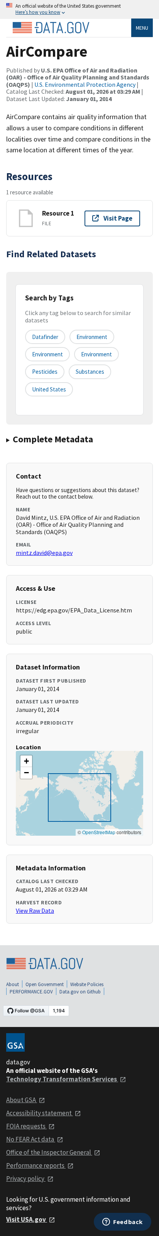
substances (90, 371)
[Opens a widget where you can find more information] (122, 1222)
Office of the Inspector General (49, 1152)
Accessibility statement (39, 1113)
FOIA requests (26, 1126)
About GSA (21, 1100)
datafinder (45, 337)
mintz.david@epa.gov (44, 552)
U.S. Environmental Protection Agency (84, 84)
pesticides (45, 371)
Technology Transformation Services (62, 1079)
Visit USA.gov (26, 1219)
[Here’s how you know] (79, 9)
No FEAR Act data (30, 1139)
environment (91, 337)
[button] (26, 761)
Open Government (44, 984)
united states (49, 389)
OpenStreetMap (98, 832)
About (12, 984)
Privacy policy (26, 1178)
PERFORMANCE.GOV (31, 991)
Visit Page (117, 218)
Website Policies (86, 984)
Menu (142, 27)
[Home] (51, 28)
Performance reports (36, 1165)
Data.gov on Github (80, 991)
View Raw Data (35, 910)
